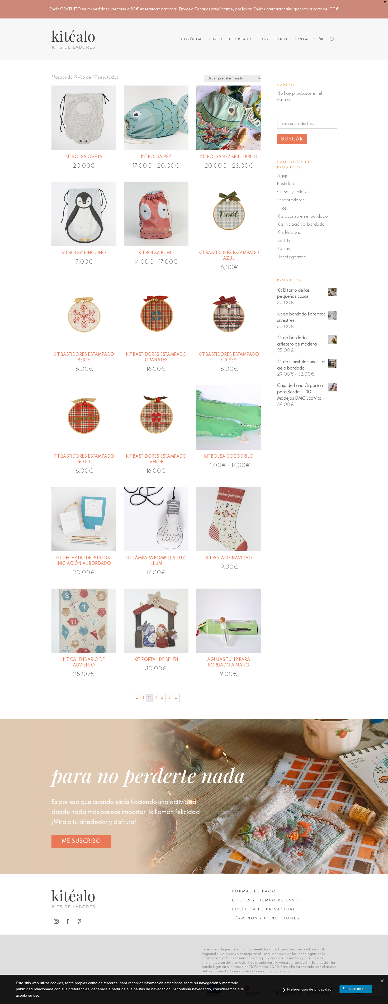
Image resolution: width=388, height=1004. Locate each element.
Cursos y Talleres (293, 192)
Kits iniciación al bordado (301, 224)
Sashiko (284, 241)
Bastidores (287, 184)
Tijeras (283, 249)
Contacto (305, 39)
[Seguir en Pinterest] (79, 921)
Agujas (283, 176)
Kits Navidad (289, 233)
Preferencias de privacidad (309, 989)
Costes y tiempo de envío (266, 900)
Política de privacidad (264, 909)
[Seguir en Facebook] (68, 921)
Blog (263, 39)
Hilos (282, 208)
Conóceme (192, 39)
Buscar (292, 139)
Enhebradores (291, 200)
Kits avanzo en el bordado (302, 217)
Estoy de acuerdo (355, 989)
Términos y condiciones (266, 918)
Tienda (281, 39)
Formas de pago (254, 891)
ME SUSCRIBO (81, 841)
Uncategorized (291, 257)
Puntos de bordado (230, 39)
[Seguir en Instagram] (56, 921)
